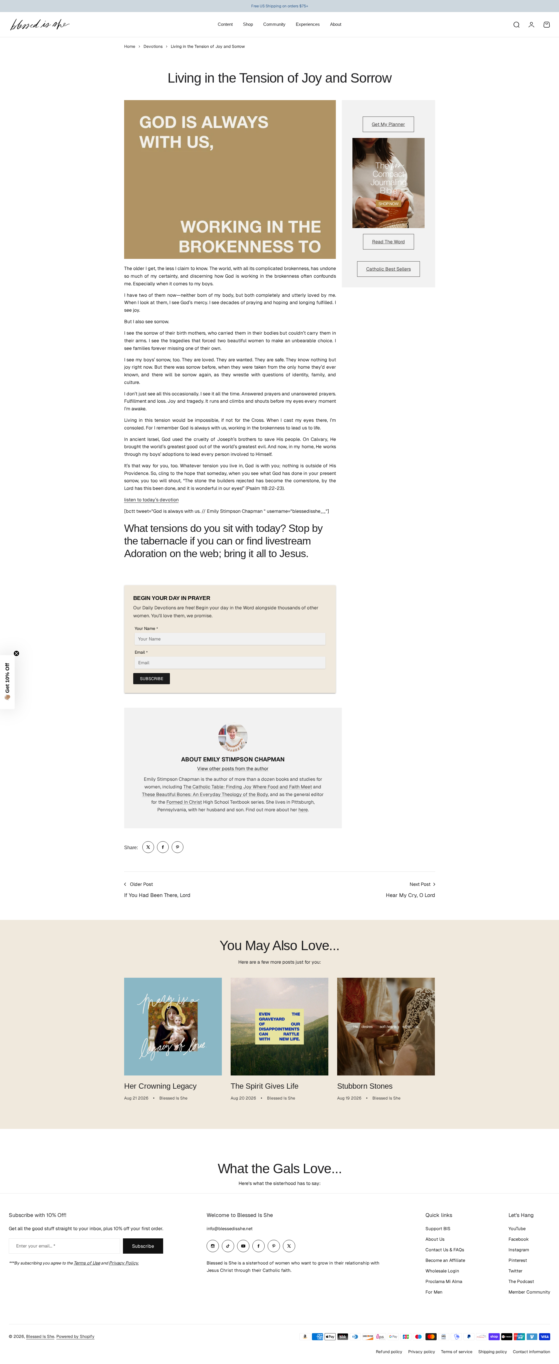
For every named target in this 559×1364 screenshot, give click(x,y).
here (303, 810)
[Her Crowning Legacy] (173, 1026)
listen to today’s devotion (151, 500)
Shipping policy (492, 1351)
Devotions (153, 46)
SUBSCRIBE (151, 678)
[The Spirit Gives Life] (279, 1026)
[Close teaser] (16, 653)
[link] (148, 847)
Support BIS (437, 1228)
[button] (7, 682)
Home (129, 46)
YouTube (517, 1228)
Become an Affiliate (445, 1260)
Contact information (531, 1351)
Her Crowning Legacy (160, 1086)
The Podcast (521, 1281)
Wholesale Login (442, 1271)
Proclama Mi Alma (443, 1281)
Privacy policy (421, 1351)
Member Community (529, 1292)
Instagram (519, 1249)
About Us (435, 1239)
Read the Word (388, 242)
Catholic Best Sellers (388, 269)
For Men (434, 1292)
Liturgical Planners (275, 6)
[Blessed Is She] (39, 24)
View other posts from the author (232, 769)
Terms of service (456, 1351)
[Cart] (546, 24)
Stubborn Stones (365, 1086)
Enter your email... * (35, 1246)
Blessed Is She (40, 1336)
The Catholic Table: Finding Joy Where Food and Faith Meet (247, 787)
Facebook (519, 1239)
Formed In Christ (184, 802)
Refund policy (389, 1351)
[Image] (388, 183)
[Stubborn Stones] (386, 1026)
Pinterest (518, 1260)
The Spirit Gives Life (264, 1086)
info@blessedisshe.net (230, 1228)
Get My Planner (388, 124)
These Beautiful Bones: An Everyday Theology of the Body (205, 794)
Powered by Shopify (75, 1336)
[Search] (516, 24)
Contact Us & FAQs (444, 1249)
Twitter (516, 1271)
